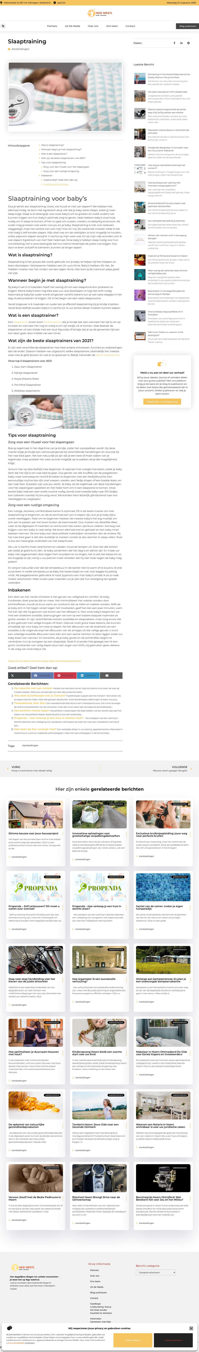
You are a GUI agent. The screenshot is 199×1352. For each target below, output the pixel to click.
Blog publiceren (98, 1292)
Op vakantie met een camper (33, 688)
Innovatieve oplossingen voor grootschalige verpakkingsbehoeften (96, 834)
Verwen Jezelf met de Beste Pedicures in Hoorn (35, 1198)
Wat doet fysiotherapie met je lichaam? (40, 695)
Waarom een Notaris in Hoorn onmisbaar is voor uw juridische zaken (160, 1125)
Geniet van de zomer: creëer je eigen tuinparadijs (159, 907)
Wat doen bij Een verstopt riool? (35, 729)
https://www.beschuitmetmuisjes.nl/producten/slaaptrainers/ (44, 661)
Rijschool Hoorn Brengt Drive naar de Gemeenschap (96, 1198)
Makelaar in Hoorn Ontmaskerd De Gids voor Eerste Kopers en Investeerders (161, 1053)
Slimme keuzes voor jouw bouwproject (33, 833)
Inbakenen (46, 175)
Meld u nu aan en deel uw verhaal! (162, 372)
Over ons (93, 26)
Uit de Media (96, 1287)
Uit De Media (72, 26)
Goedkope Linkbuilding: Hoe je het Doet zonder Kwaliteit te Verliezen (101, 1308)
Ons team (112, 26)
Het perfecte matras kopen (31, 710)
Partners (52, 26)
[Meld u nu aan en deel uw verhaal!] (162, 363)
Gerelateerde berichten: (56, 184)
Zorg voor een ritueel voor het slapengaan (66, 166)
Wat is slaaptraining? (52, 145)
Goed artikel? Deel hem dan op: (60, 179)
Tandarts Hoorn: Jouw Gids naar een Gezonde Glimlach (95, 1125)
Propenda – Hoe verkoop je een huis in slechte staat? (49, 718)
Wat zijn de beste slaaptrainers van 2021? (63, 158)
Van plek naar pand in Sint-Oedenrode (167, 92)
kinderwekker (52, 322)
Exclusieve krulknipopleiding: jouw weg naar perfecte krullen (161, 834)
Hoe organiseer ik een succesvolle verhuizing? (94, 980)
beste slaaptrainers (107, 355)
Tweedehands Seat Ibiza (30, 703)
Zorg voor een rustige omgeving (61, 171)
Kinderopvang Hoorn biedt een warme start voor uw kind (97, 1053)
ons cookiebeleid (16, 1343)
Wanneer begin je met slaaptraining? (61, 149)
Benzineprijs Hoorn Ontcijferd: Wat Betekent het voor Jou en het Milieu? (159, 1198)
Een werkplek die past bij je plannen (166, 220)
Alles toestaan (133, 1340)
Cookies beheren (173, 1340)
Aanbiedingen (20, 49)
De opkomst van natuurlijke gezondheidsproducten (26, 1125)
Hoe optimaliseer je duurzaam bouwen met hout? (34, 1053)
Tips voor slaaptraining (53, 162)
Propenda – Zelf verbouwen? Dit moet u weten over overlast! (34, 907)
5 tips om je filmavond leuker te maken (167, 256)
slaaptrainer (21, 322)
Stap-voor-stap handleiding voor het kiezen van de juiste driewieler (32, 980)
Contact (130, 26)
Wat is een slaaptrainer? (54, 153)
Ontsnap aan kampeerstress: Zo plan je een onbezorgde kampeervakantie (161, 980)
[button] (191, 1328)
